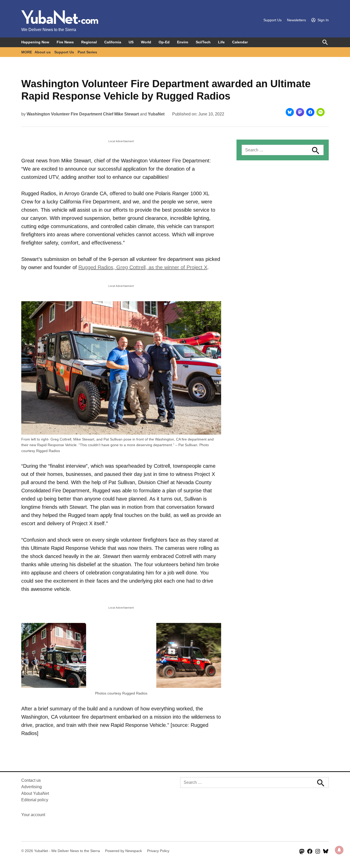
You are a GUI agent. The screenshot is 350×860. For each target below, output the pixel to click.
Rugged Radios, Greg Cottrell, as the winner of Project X (142, 267)
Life (221, 42)
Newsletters (296, 20)
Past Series (87, 52)
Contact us (31, 780)
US (131, 42)
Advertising (31, 787)
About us (43, 52)
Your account (33, 815)
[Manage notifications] (339, 850)
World (146, 42)
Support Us (272, 20)
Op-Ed (164, 42)
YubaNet (156, 114)
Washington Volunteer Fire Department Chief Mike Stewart (83, 114)
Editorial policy (34, 800)
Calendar (240, 42)
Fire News (65, 42)
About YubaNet (35, 793)
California (112, 42)
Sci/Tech (203, 42)
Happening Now (35, 42)
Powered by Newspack (123, 851)
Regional (89, 42)
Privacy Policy (158, 851)
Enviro (182, 42)
